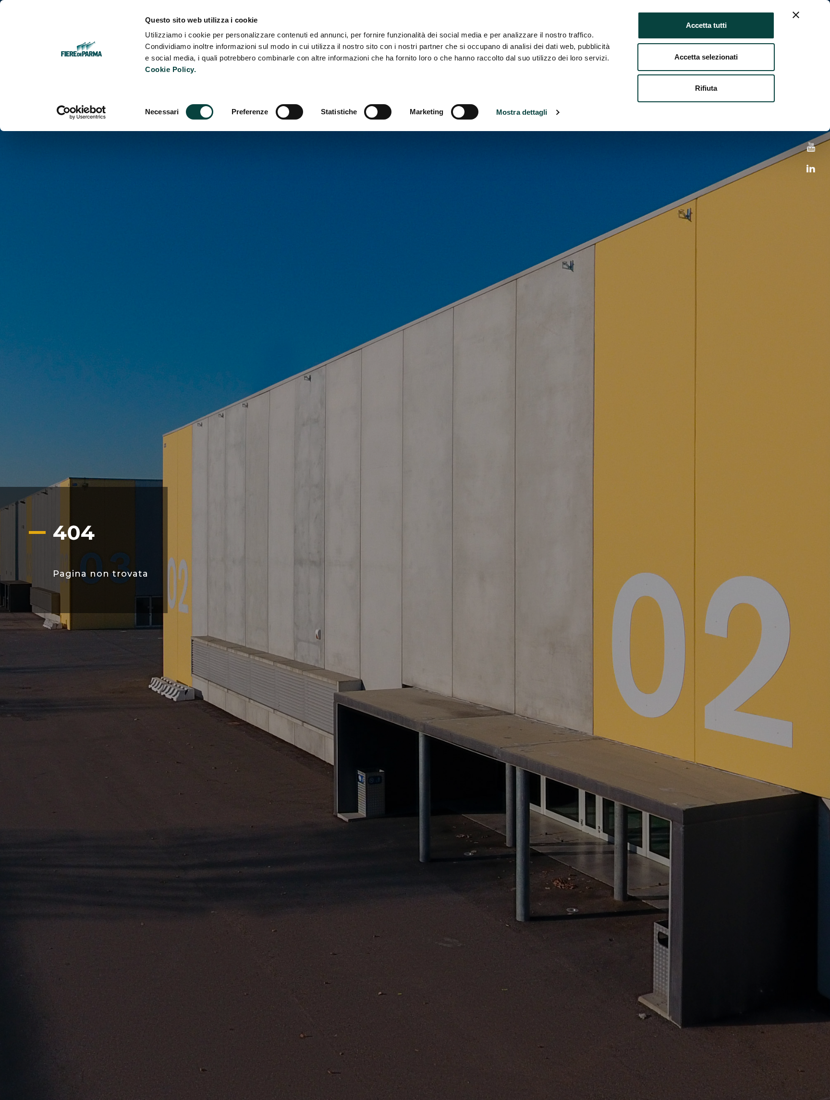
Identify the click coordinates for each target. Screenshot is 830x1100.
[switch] (289, 112)
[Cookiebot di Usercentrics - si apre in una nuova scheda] (81, 112)
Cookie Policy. (170, 69)
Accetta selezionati (706, 57)
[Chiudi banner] (796, 15)
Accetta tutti (706, 25)
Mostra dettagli (522, 112)
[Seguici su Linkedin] (811, 169)
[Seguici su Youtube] (811, 148)
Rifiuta (706, 88)
